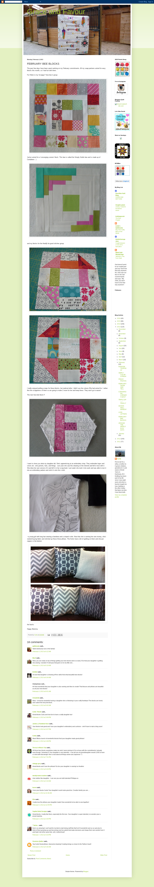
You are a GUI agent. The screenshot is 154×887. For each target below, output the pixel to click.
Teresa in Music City (39, 747)
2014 (119, 324)
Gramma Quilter (37, 841)
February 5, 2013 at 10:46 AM (42, 793)
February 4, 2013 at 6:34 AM (41, 677)
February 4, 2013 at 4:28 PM (41, 741)
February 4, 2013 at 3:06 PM (41, 717)
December (122, 329)
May (120, 354)
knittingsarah (120, 216)
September (122, 341)
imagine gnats (120, 205)
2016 (119, 318)
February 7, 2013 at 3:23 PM (41, 835)
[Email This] (52, 635)
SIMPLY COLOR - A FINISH (122, 374)
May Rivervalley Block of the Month (120, 231)
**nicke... (35, 825)
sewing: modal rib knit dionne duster (121, 208)
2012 (119, 439)
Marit (34, 658)
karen (34, 787)
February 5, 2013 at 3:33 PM (41, 819)
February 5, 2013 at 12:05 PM (42, 805)
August (121, 345)
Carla (119, 459)
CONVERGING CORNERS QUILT (123, 394)
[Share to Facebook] (59, 635)
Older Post (103, 855)
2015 (119, 321)
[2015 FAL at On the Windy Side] (122, 76)
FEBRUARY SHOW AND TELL (122, 386)
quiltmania (36, 646)
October (121, 338)
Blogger (85, 871)
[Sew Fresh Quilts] (122, 130)
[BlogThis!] (55, 635)
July (120, 348)
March (121, 360)
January (121, 433)
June (120, 351)
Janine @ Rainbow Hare (40, 724)
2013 (119, 327)
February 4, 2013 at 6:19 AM (41, 665)
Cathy (34, 736)
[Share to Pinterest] (61, 635)
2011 (119, 441)
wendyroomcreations (39, 775)
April (120, 357)
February (122, 362)
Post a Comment (35, 851)
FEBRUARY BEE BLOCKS (122, 418)
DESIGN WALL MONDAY (123, 407)
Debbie (34, 672)
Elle (33, 799)
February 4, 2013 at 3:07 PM (41, 729)
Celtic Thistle (36, 712)
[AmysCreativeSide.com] (121, 106)
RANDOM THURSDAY (122, 368)
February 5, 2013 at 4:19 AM (41, 781)
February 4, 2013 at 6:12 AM (41, 651)
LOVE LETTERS (123, 413)
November (122, 334)
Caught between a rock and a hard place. (120, 244)
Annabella (35, 698)
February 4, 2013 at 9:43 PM (41, 769)
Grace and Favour (56, 12)
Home (68, 855)
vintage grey (36, 763)
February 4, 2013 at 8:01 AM (41, 691)
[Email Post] (48, 635)
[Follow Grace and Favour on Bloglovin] (122, 182)
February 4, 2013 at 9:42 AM (41, 705)
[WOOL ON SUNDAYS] (121, 139)
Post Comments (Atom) (43, 858)
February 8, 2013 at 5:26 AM (41, 847)
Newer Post (31, 855)
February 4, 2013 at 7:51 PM (41, 757)
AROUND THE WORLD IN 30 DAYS (122, 426)
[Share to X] (57, 635)
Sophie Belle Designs (39, 811)
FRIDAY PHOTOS (122, 380)
